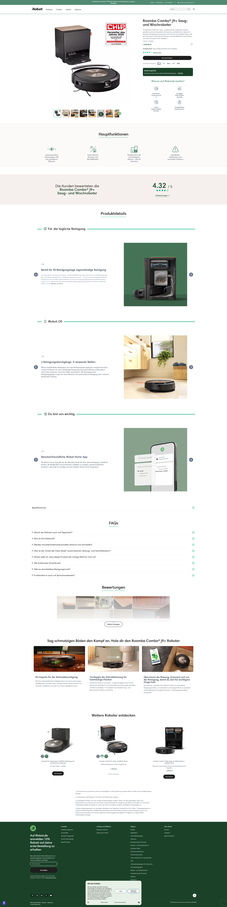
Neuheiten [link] (49, 9)
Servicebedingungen (136, 867)
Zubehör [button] (68, 9)
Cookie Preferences (35, 904)
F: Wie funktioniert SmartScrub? (46, 563)
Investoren (167, 833)
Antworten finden (135, 848)
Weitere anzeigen (113, 624)
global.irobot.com (169, 836)
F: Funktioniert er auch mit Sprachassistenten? (53, 575)
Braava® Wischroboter (67, 839)
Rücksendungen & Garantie (138, 842)
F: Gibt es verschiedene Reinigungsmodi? (51, 569)
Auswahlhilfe (64, 833)
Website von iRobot (57, 284)
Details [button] (180, 73)
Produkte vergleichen (67, 829)
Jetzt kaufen (58, 773)
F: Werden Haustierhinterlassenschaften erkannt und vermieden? (62, 544)
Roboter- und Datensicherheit (139, 870)
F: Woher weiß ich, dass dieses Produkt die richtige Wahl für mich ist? (64, 557)
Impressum (134, 880)
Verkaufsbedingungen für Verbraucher (142, 864)
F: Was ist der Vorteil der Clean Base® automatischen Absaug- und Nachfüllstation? (71, 550)
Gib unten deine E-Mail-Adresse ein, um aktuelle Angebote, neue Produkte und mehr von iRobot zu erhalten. (42, 858)
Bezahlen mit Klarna (102, 829)
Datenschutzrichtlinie (51, 877)
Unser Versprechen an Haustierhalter (141, 858)
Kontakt (133, 829)
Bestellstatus (159, 2)
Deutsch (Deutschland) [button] (186, 2)
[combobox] (180, 9)
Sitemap (133, 876)
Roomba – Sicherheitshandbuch (140, 845)
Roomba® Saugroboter (67, 836)
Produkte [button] (59, 9)
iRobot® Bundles (65, 842)
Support (152, 2)
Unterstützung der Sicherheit (139, 873)
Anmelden (113, 3)
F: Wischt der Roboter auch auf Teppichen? (52, 532)
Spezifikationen (39, 507)
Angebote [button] (78, 9)
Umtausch (133, 839)
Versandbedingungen (137, 836)
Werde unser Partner (102, 833)
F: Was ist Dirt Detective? (43, 538)
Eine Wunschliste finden (137, 851)
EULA (132, 861)
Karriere (166, 829)
